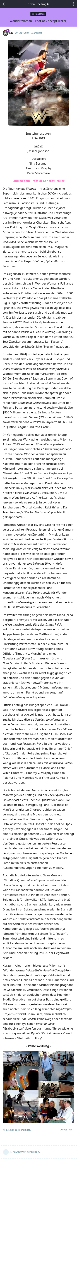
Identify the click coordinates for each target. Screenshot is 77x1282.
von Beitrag (37, 4)
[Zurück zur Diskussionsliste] (3, 4)
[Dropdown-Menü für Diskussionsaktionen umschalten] (73, 4)
